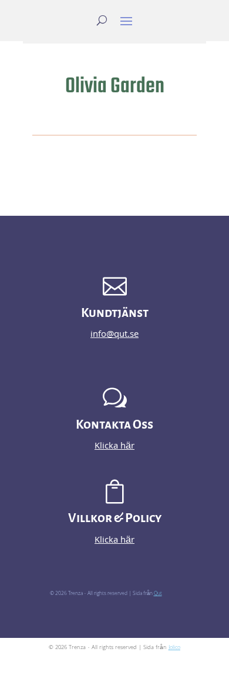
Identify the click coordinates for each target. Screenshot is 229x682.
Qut (158, 594)
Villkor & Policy (114, 518)
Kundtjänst (115, 313)
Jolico (174, 648)
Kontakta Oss (114, 425)
